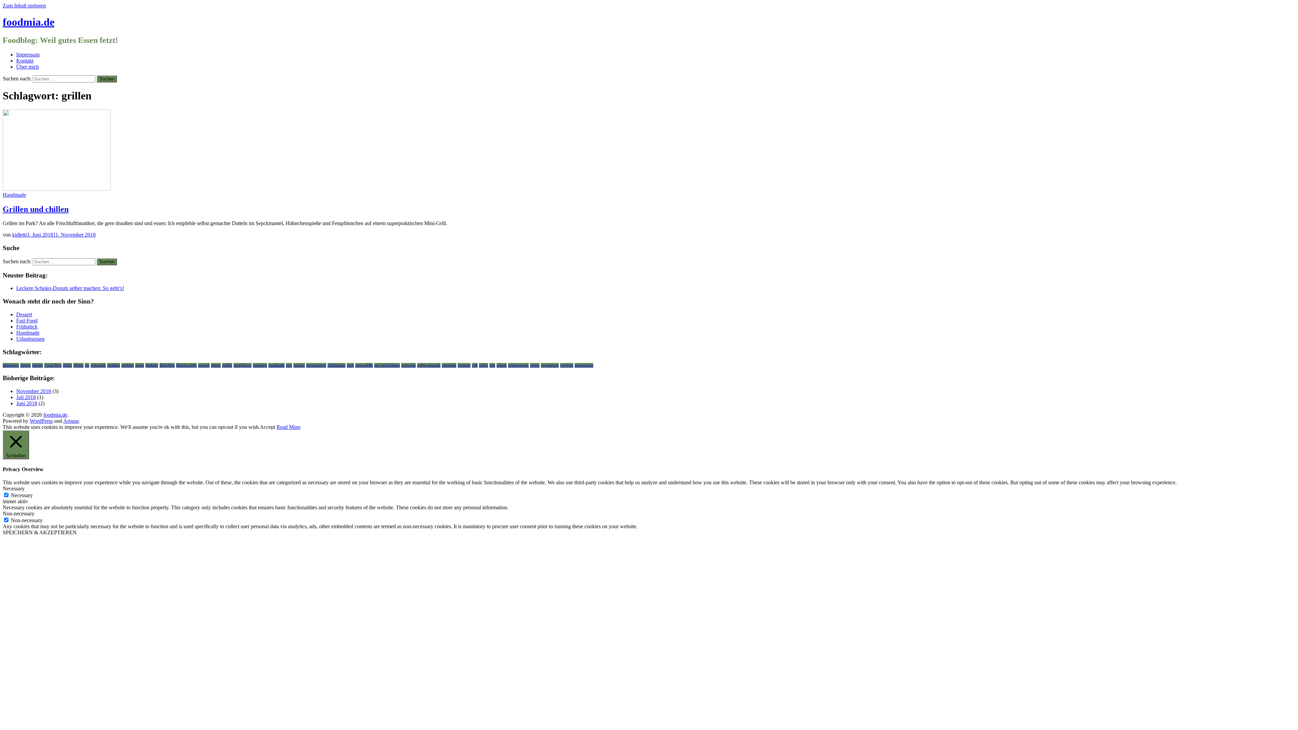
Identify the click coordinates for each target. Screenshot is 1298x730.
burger (25, 365)
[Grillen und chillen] (57, 189)
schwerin (408, 365)
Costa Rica (53, 365)
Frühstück (27, 327)
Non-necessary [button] (18, 513)
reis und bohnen (387, 365)
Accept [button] (267, 427)
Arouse (71, 421)
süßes (483, 365)
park (350, 365)
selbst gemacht (428, 365)
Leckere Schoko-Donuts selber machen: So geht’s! (70, 288)
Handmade (14, 195)
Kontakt (24, 61)
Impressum (28, 54)
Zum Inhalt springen (24, 5)
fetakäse (151, 365)
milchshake (336, 365)
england (127, 365)
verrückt (566, 365)
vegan (534, 365)
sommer (464, 365)
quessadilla (364, 365)
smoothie (449, 365)
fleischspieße (186, 365)
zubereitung (584, 365)
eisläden (113, 365)
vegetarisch (550, 365)
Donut (78, 365)
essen (139, 365)
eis (87, 365)
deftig (67, 365)
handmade (276, 365)
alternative (11, 365)
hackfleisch (242, 365)
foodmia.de (28, 22)
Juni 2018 (26, 403)
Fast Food (27, 320)
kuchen (299, 365)
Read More (289, 427)
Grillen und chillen (36, 209)
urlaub (502, 365)
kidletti (19, 235)
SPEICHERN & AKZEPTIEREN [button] (40, 532)
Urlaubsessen (30, 339)
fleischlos (167, 365)
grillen (227, 365)
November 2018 (33, 391)
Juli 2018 (26, 397)
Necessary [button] (14, 488)
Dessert (24, 314)
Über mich (27, 67)
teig (492, 365)
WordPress (41, 421)
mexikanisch (316, 365)
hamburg (260, 365)
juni (289, 365)
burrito (37, 365)
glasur (216, 365)
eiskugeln (98, 365)
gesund (204, 365)
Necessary (22, 495)
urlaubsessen (518, 365)
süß (475, 365)
